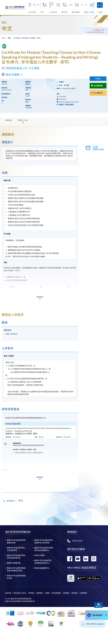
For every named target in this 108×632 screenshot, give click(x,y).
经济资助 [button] (4, 97)
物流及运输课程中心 (42, 568)
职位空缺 (8, 593)
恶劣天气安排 (77, 5)
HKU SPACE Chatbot (95, 624)
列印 (67, 85)
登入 (93, 5)
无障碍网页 (83, 593)
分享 (60, 85)
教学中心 (59, 5)
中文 (7, 29)
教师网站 (40, 593)
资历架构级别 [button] (6, 94)
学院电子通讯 (98, 148)
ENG (34, 5)
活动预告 (45, 5)
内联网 (47, 593)
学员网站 (65, 5)
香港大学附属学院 (13, 563)
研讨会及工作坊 (51, 5)
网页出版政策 (56, 593)
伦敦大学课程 (39, 555)
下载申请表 (17, 483)
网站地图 (74, 593)
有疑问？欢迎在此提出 (66, 104)
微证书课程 (13, 74)
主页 (3, 38)
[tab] (40, 134)
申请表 (61, 82)
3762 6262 (77, 541)
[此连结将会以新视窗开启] (82, 578)
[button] (86, 5)
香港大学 (29, 5)
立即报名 (98, 78)
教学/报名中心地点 (20, 593)
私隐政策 (66, 593)
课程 (9, 38)
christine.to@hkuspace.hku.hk (69, 102)
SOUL (71, 5)
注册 (101, 5)
